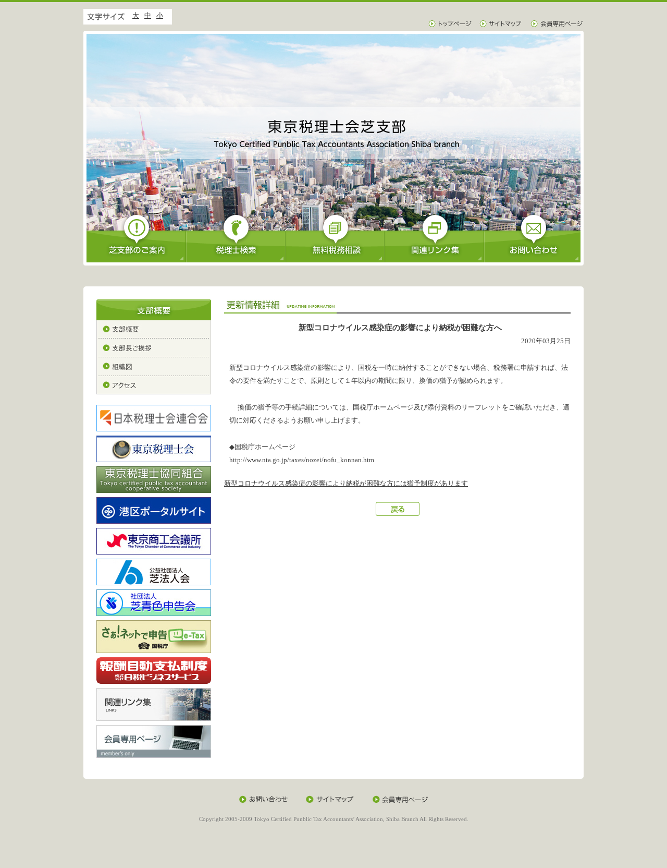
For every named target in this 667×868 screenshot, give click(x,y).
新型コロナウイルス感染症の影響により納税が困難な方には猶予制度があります (346, 483)
